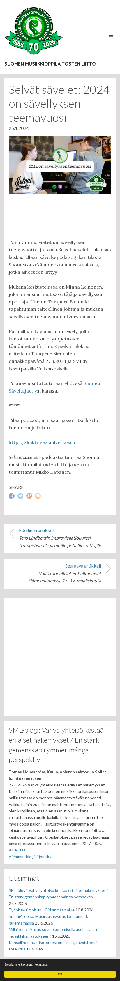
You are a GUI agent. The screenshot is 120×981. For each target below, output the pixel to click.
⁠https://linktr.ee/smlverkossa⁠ (42, 442)
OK (60, 974)
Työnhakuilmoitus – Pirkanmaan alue (42, 909)
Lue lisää (18, 849)
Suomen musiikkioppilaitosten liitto (50, 64)
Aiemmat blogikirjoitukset (32, 856)
